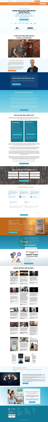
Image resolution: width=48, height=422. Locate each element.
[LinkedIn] (14, 415)
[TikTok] (12, 415)
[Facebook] (9, 415)
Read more (10, 194)
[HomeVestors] (19, 23)
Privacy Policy (22, 420)
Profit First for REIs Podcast (28, 261)
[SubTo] (12, 23)
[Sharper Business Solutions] (27, 23)
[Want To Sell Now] (35, 23)
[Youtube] (12, 417)
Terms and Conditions (25, 420)
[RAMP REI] (23, 23)
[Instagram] (11, 415)
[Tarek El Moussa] (15, 23)
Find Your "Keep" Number (28, 260)
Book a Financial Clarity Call (23, 19)
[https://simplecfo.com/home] (11, 409)
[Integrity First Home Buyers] (31, 23)
